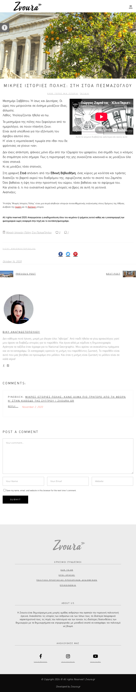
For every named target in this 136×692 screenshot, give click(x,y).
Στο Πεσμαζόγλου (42, 232)
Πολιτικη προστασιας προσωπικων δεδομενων (66, 580)
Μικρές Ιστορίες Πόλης (18, 232)
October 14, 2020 (12, 261)
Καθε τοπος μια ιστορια (62, 93)
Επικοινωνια (68, 585)
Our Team (67, 570)
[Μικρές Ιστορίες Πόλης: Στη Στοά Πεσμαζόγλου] (68, 309)
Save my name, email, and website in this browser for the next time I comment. (41, 491)
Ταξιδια (84, 93)
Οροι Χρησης (67, 575)
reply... (13, 407)
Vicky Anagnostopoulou (19, 249)
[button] (4, 27)
